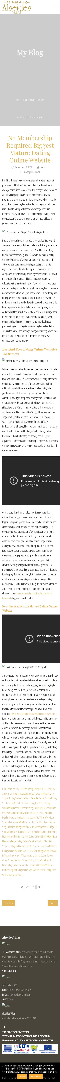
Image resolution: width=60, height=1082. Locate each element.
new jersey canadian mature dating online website (33, 714)
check (42, 167)
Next (52, 903)
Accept (22, 1076)
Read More (35, 1076)
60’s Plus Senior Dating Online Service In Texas (23, 813)
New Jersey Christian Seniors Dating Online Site (23, 836)
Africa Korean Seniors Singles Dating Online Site (23, 860)
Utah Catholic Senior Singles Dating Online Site (22, 789)
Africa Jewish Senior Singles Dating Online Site (36, 832)
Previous (9, 903)
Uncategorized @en (37, 99)
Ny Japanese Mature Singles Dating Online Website (33, 808)
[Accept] (56, 1072)
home (18, 99)
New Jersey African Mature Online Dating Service (31, 855)
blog (25, 99)
